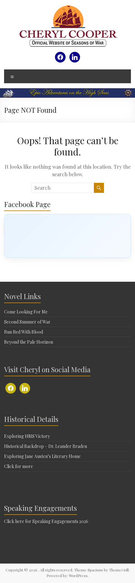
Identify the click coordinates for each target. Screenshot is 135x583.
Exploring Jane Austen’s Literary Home (42, 456)
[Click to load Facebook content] (67, 236)
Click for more (18, 466)
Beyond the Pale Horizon (28, 342)
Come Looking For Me (26, 312)
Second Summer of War (27, 322)
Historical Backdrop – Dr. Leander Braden (45, 446)
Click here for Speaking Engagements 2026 (46, 521)
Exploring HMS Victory (27, 436)
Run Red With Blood (23, 332)
